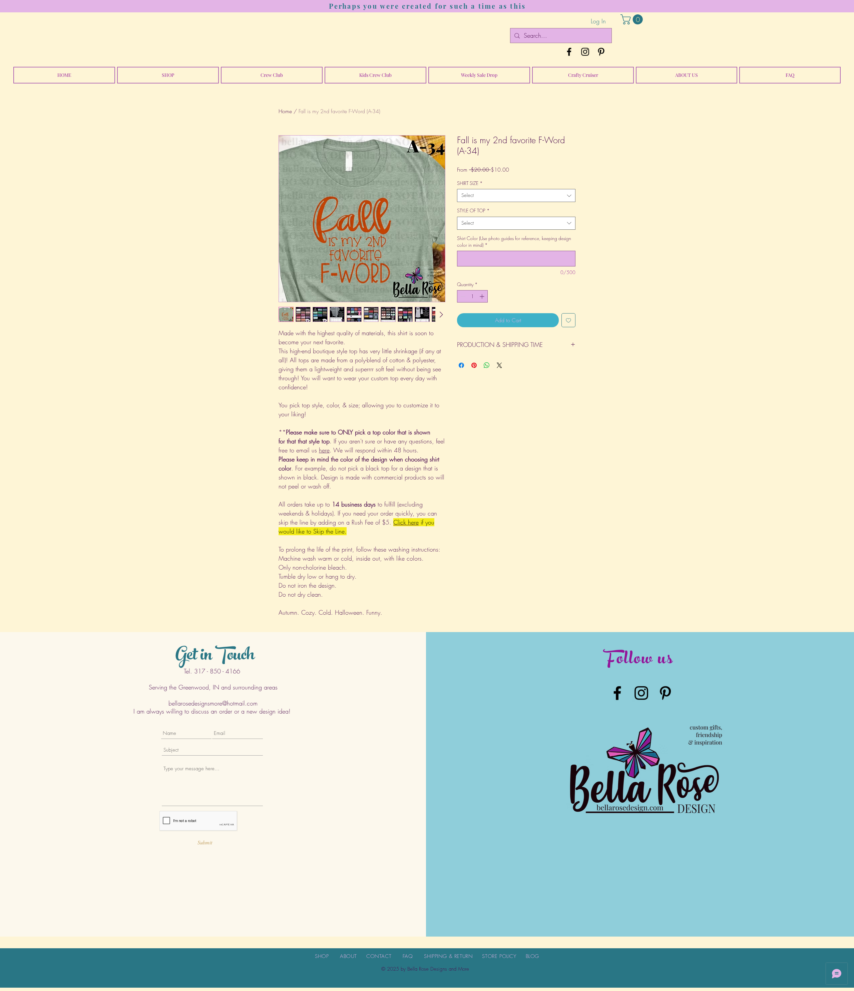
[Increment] (482, 296)
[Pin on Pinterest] (474, 365)
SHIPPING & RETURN (448, 956)
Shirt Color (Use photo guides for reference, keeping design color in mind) (514, 241)
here (324, 450)
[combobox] (516, 195)
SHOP (322, 956)
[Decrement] (462, 296)
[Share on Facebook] (461, 365)
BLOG (532, 956)
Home (285, 111)
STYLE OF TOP (473, 210)
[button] (632, 19)
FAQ (408, 956)
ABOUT (348, 956)
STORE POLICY (499, 956)
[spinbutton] (472, 296)
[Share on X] (499, 365)
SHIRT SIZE (470, 183)
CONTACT (378, 956)
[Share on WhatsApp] (487, 365)
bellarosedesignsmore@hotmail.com (213, 703)
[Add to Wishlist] (568, 320)
